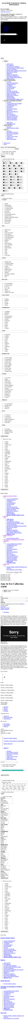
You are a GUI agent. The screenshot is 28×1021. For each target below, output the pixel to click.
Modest (7, 240)
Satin (6, 345)
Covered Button (9, 283)
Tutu (6, 253)
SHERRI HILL (10, 512)
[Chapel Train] (4, 848)
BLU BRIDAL (10, 520)
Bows (6, 314)
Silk (6, 348)
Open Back (7, 271)
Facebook (6, 711)
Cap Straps (7, 429)
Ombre (6, 303)
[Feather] (3, 842)
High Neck (7, 380)
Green (6, 446)
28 (5, 174)
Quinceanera (8, 220)
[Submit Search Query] (17, 762)
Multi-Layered (8, 269)
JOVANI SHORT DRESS (13, 508)
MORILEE (9, 528)
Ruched (7, 275)
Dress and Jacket (9, 232)
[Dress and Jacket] (5, 808)
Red (6, 471)
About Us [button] (6, 748)
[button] (6, 61)
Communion (8, 209)
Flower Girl (8, 212)
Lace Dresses (8, 234)
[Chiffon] (3, 840)
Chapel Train (8, 360)
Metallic (7, 300)
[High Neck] (4, 855)
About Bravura (7, 718)
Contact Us (6, 716)
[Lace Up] (5, 822)
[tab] (15, 505)
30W (20, 182)
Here (22, 604)
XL (21, 188)
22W (13, 179)
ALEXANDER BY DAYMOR (14, 544)
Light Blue (7, 452)
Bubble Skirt (8, 262)
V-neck (7, 397)
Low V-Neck (8, 383)
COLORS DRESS (11, 503)
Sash (6, 326)
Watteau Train (8, 371)
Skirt (6, 249)
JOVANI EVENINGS (12, 549)
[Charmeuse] (3, 839)
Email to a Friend (5, 609)
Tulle (6, 351)
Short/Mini (7, 366)
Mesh (6, 342)
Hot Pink (7, 465)
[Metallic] (2, 827)
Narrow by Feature (7, 198)
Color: (2, 599)
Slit (6, 277)
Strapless (7, 394)
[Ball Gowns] (5, 806)
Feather (7, 319)
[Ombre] (2, 829)
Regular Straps (8, 430)
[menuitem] (15, 26)
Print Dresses (8, 243)
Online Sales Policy (5, 608)
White (6, 486)
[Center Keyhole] (5, 815)
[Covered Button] (5, 819)
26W (6, 182)
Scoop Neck (8, 391)
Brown (6, 480)
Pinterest (6, 709)
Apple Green (8, 444)
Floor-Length (8, 363)
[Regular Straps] (4, 874)
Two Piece (7, 255)
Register (5, 30)
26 (23, 171)
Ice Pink (7, 462)
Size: (2, 596)
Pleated (7, 272)
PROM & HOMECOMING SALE (15, 515)
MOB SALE (10, 561)
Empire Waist (8, 405)
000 (6, 163)
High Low (7, 268)
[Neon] (2, 828)
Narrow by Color (7, 439)
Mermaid (7, 406)
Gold (6, 479)
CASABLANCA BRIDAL (13, 522)
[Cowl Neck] (4, 852)
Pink (6, 464)
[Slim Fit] (4, 863)
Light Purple (8, 461)
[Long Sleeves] (5, 868)
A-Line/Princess (9, 403)
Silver (6, 485)
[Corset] (5, 816)
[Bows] (4, 835)
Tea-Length (8, 369)
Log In (5, 31)
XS (20, 185)
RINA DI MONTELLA (12, 556)
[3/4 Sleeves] (5, 867)
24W (20, 179)
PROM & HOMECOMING (10, 738)
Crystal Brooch (8, 316)
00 (12, 163)
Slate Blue (7, 453)
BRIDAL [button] (3, 960)
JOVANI (9, 505)
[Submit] (17, 34)
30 (11, 174)
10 (21, 166)
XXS (13, 185)
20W (6, 179)
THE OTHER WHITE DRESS (14, 532)
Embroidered (8, 317)
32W (6, 185)
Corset (6, 266)
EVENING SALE (11, 562)
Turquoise (7, 450)
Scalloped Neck (9, 389)
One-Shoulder (8, 386)
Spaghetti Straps (9, 432)
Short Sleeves (8, 421)
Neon (6, 302)
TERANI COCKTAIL (12, 557)
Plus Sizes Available (10, 274)
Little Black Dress (9, 235)
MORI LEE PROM (11, 509)
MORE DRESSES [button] (5, 980)
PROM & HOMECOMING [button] (8, 938)
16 (17, 168)
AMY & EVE (10, 519)
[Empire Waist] (4, 860)
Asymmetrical (8, 359)
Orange (7, 473)
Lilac (6, 459)
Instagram (6, 706)
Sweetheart (7, 395)
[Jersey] (3, 843)
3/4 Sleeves (7, 416)
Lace (6, 323)
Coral (6, 474)
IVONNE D (9, 548)
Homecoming (8, 215)
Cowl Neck (8, 377)
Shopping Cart (7, 28)
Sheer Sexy (7, 246)
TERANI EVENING (12, 558)
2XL (6, 191)
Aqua (6, 449)
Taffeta (6, 349)
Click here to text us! (5, 11)
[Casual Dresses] (6, 802)
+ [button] (4, 497)
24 (17, 171)
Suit (6, 250)
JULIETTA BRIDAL (12, 524)
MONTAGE (10, 553)
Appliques (7, 311)
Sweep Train (8, 368)
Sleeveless (7, 422)
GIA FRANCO (10, 546)
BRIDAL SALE (11, 534)
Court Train (8, 362)
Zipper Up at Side (9, 292)
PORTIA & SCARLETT (13, 511)
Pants (6, 241)
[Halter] (4, 854)
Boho (6, 231)
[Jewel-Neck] (4, 856)
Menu (2, 58)
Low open (7, 288)
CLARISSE (9, 501)
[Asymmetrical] (4, 847)
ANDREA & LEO (11, 500)
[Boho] (5, 807)
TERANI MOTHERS (12, 560)
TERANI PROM (11, 513)
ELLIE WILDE (10, 504)
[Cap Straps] (4, 872)
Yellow (7, 441)
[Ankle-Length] (4, 846)
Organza (7, 343)
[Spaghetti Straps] (4, 875)
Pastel (6, 305)
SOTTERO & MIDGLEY (13, 531)
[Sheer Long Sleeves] (5, 870)
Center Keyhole (9, 265)
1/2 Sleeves (7, 415)
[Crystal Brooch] (4, 836)
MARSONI (9, 550)
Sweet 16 (7, 223)
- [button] (4, 565)
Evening (7, 211)
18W (20, 177)
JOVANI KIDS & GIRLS (13, 538)
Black (6, 482)
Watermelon (8, 468)
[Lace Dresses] (5, 809)
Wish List (6, 26)
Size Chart (3, 606)
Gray (6, 483)
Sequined (7, 346)
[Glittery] (2, 826)
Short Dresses (8, 247)
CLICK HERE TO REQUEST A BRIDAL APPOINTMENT (14, 3)
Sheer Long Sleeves (9, 419)
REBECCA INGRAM (12, 530)
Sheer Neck (8, 392)
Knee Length (8, 365)
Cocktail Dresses (9, 208)
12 (5, 168)
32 (17, 174)
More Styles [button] (4, 1012)
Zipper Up (7, 291)
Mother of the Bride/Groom (11, 217)
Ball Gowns (8, 229)
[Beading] (4, 834)
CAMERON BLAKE (12, 545)
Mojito (6, 443)
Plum (6, 470)
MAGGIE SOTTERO (12, 527)
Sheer (6, 289)
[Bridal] (6, 799)
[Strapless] (4, 876)
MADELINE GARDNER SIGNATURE (16, 526)
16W (13, 177)
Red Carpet (7, 221)
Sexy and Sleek (8, 244)
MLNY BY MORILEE (12, 552)
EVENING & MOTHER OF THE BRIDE (14, 741)
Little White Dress (9, 237)
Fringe (6, 322)
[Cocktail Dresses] (6, 803)
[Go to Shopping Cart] (1, 22)
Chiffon (7, 336)
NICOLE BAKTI (11, 554)
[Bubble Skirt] (5, 812)
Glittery (7, 299)
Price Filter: (6, 153)
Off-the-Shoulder (9, 385)
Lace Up (7, 286)
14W (6, 177)
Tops (6, 252)
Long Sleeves (8, 418)
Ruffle (6, 325)
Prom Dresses (8, 218)
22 (11, 171)
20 (5, 171)
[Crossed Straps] (5, 820)
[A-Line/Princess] (4, 859)
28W (13, 182)
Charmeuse (7, 334)
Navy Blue (7, 456)
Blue (6, 455)
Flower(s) (7, 320)
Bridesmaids (8, 205)
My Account (6, 27)
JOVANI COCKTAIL (12, 507)
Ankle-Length (8, 357)
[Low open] (5, 823)
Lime (6, 447)
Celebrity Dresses (9, 263)
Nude (6, 477)
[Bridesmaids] (6, 800)
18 (23, 168)
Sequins (7, 328)
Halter (6, 379)
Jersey (6, 339)
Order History (7, 725)
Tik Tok (5, 708)
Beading (7, 313)
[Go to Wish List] (2, 22)
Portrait (7, 388)
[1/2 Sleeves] (5, 866)
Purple (6, 458)
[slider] (24, 770)
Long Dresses (8, 238)
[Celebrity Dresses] (5, 814)
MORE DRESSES (8, 743)
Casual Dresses (8, 206)
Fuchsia (7, 467)
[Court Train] (4, 850)
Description (6, 612)
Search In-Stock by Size (8, 159)
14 (11, 168)
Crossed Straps (8, 285)
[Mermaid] (4, 862)
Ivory (6, 476)
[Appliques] (4, 832)
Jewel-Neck (8, 382)
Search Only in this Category (9, 151)
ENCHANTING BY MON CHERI (15, 523)
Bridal (6, 203)
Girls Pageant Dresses (10, 214)
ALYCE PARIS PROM (12, 499)
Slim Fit (7, 408)
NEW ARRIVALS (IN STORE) (14, 569)
